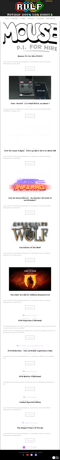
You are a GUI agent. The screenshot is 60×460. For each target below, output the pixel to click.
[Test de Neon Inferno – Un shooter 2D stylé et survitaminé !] (30, 182)
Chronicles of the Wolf (30, 248)
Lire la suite (30, 68)
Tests (7, 18)
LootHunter (40, 18)
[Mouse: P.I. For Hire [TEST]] (30, 37)
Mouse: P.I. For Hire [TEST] (30, 56)
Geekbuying (43, 1)
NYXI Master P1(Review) (30, 377)
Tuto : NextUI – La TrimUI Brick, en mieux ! (30, 104)
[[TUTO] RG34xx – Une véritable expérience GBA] (30, 345)
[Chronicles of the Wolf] (30, 231)
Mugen (34, 54)
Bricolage (31, 18)
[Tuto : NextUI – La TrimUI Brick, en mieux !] (30, 87)
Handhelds (30, 106)
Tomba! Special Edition (30, 402)
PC (28, 59)
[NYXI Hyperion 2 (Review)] (30, 315)
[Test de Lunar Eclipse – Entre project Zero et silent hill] (30, 135)
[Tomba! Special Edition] (30, 397)
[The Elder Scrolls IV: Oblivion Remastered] (30, 279)
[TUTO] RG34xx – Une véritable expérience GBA (30, 351)
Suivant (34, 447)
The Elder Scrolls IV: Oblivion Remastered (30, 295)
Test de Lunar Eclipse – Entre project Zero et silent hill (30, 151)
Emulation (15, 18)
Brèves (29, 297)
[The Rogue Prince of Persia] (30, 423)
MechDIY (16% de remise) (27, 1)
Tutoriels (23, 18)
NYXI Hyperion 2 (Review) (30, 321)
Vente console (50, 18)
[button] (55, 457)
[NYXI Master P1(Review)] (30, 371)
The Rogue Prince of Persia (30, 428)
